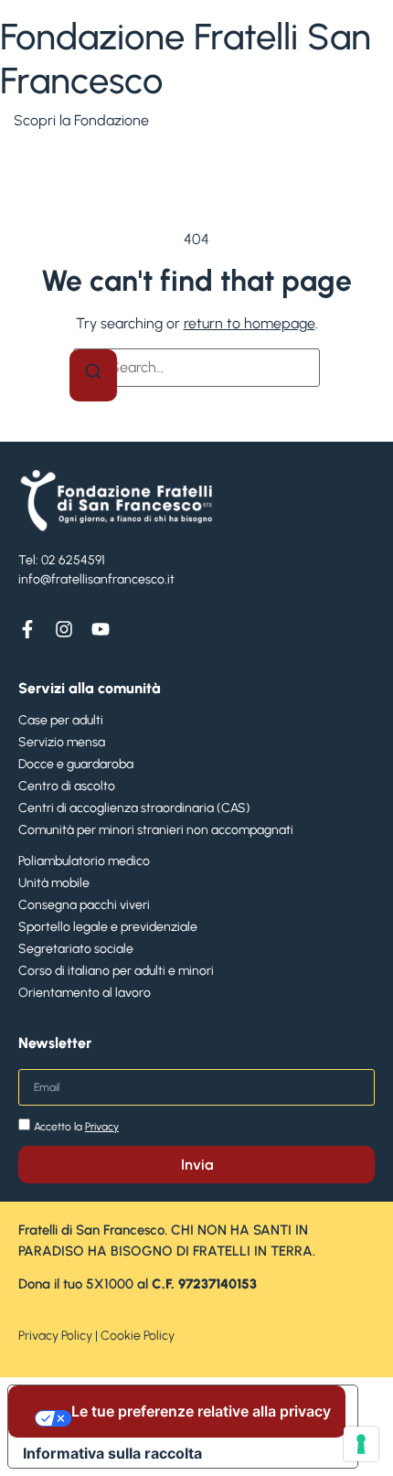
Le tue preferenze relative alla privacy (201, 1411)
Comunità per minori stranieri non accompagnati (155, 830)
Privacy (102, 1126)
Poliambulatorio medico (84, 861)
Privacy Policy (55, 1335)
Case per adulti (60, 720)
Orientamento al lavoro (84, 992)
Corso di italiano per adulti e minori (116, 971)
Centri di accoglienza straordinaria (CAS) (134, 808)
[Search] (93, 375)
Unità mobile (54, 883)
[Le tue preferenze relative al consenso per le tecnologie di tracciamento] (361, 1444)
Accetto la (76, 1126)
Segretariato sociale (75, 949)
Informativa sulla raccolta (112, 1453)
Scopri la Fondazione (81, 120)
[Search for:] (196, 367)
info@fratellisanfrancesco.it (96, 579)
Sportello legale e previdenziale (107, 927)
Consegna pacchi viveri (84, 905)
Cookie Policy (138, 1335)
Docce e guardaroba (75, 764)
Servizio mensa (61, 742)
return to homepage (249, 323)
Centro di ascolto (66, 786)
